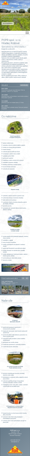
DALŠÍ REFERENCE (8, 23)
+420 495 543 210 (15, 440)
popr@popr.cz (15, 441)
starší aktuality (24, 85)
